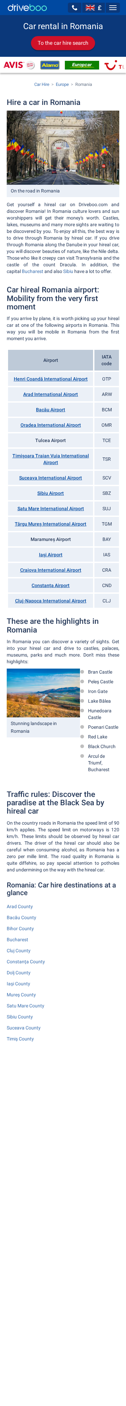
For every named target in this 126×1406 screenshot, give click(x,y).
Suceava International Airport (50, 477)
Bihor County (20, 928)
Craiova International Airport (50, 570)
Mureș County (21, 994)
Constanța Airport (51, 585)
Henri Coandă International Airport (51, 379)
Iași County (18, 983)
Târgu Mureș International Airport (50, 524)
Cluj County (19, 950)
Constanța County (26, 961)
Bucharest (32, 271)
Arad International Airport (50, 394)
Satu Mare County (25, 1005)
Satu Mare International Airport (50, 508)
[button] (74, 8)
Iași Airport (50, 554)
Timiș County (20, 1038)
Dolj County (19, 972)
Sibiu (68, 271)
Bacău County (21, 917)
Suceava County (24, 1027)
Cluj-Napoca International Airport (50, 600)
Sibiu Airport (50, 493)
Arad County (20, 906)
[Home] (27, 7)
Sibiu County (20, 1016)
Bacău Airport (50, 409)
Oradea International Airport (50, 425)
